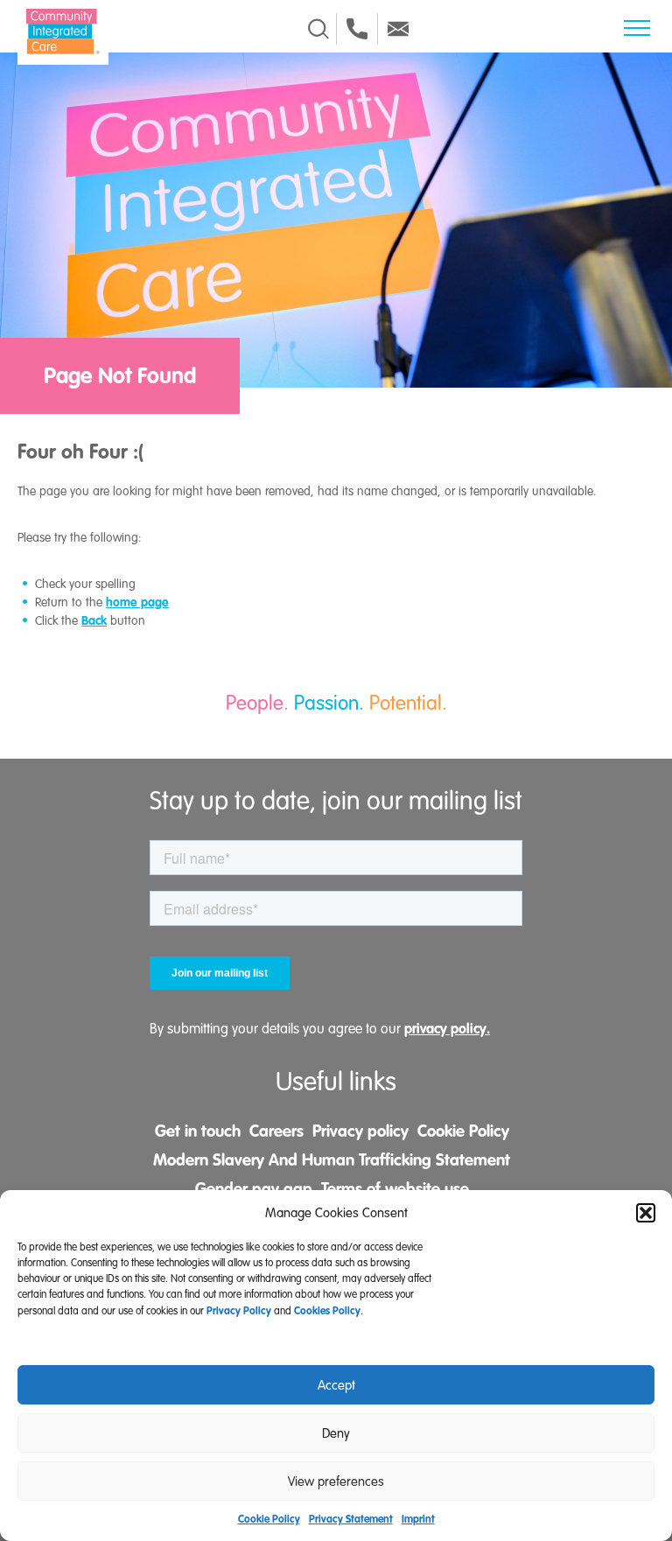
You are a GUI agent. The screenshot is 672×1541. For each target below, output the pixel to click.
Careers (276, 1131)
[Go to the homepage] (63, 31)
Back (94, 620)
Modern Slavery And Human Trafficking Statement (331, 1160)
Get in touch (198, 1131)
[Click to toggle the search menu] (318, 29)
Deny (336, 1433)
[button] (645, 1213)
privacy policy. (447, 1028)
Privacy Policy (238, 1311)
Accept (336, 1385)
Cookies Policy (327, 1311)
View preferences (336, 1481)
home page (137, 602)
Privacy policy (360, 1131)
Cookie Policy (269, 1519)
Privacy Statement (351, 1519)
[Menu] (637, 28)
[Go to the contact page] (357, 29)
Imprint (418, 1519)
